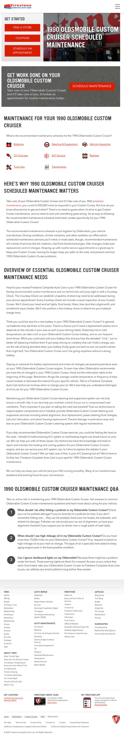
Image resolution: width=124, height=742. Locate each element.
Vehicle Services (40, 662)
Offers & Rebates (71, 624)
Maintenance (100, 615)
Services (37, 605)
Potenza (7, 631)
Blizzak (6, 602)
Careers (67, 605)
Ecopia (7, 624)
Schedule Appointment (73, 630)
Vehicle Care (69, 637)
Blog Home (99, 595)
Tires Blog (99, 599)
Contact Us (68, 608)
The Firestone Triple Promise (75, 634)
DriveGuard (8, 615)
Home (6, 717)
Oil (35, 649)
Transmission (39, 659)
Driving (98, 618)
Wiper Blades (39, 665)
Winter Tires (9, 685)
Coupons (22, 38)
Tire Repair (38, 611)
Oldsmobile (16, 717)
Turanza (7, 628)
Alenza (6, 595)
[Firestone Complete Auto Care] (17, 6)
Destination (8, 608)
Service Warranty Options (105, 634)
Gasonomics (69, 614)
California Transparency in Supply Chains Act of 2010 (25, 727)
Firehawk (7, 640)
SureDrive (8, 644)
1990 (42, 717)
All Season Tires (10, 605)
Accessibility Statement (79, 723)
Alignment (38, 595)
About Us (68, 595)
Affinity (7, 599)
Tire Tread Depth (10, 678)
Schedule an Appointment (22, 50)
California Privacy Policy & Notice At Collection (70, 727)
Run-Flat (7, 637)
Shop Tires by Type (11, 656)
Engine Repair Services (43, 602)
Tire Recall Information (13, 675)
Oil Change (99, 611)
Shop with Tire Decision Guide (16, 660)
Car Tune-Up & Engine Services (46, 633)
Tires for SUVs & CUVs (13, 682)
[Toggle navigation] (117, 6)
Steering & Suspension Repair (46, 608)
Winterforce (8, 618)
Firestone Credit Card (73, 611)
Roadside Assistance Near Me (76, 627)
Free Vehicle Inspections (44, 646)
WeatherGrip (9, 621)
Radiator (37, 652)
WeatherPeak (9, 611)
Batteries (37, 630)
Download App (101, 705)
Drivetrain (38, 637)
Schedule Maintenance (91, 86)
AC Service (38, 627)
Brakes (37, 599)
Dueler (6, 634)
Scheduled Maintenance (43, 655)
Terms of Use (21, 723)
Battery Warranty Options (105, 631)
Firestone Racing (10, 672)
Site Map (7, 723)
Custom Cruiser (31, 717)
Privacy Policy (36, 723)
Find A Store (22, 27)
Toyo (6, 647)
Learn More (52, 703)
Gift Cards (68, 617)
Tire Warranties (10, 669)
